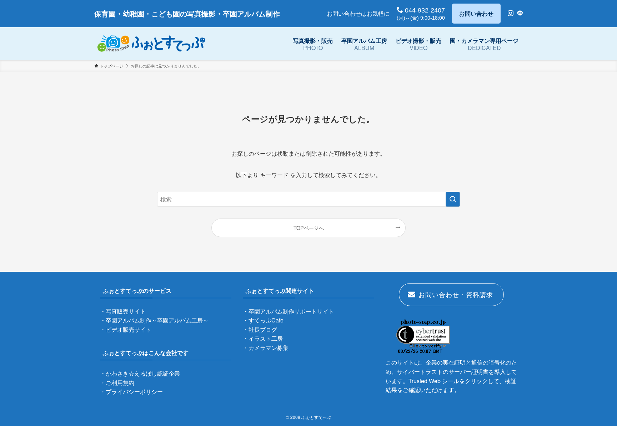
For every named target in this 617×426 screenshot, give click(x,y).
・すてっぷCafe (263, 320)
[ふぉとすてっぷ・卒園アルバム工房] (151, 43)
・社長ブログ (260, 329)
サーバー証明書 (468, 371)
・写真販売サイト (123, 311)
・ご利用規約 (117, 383)
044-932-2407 (424, 10)
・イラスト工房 (263, 338)
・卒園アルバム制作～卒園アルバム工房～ (154, 320)
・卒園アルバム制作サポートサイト (288, 311)
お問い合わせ (476, 13)
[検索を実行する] (453, 199)
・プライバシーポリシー (131, 391)
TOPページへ (309, 227)
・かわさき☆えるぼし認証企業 (140, 373)
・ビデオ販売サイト (125, 329)
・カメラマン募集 (266, 348)
